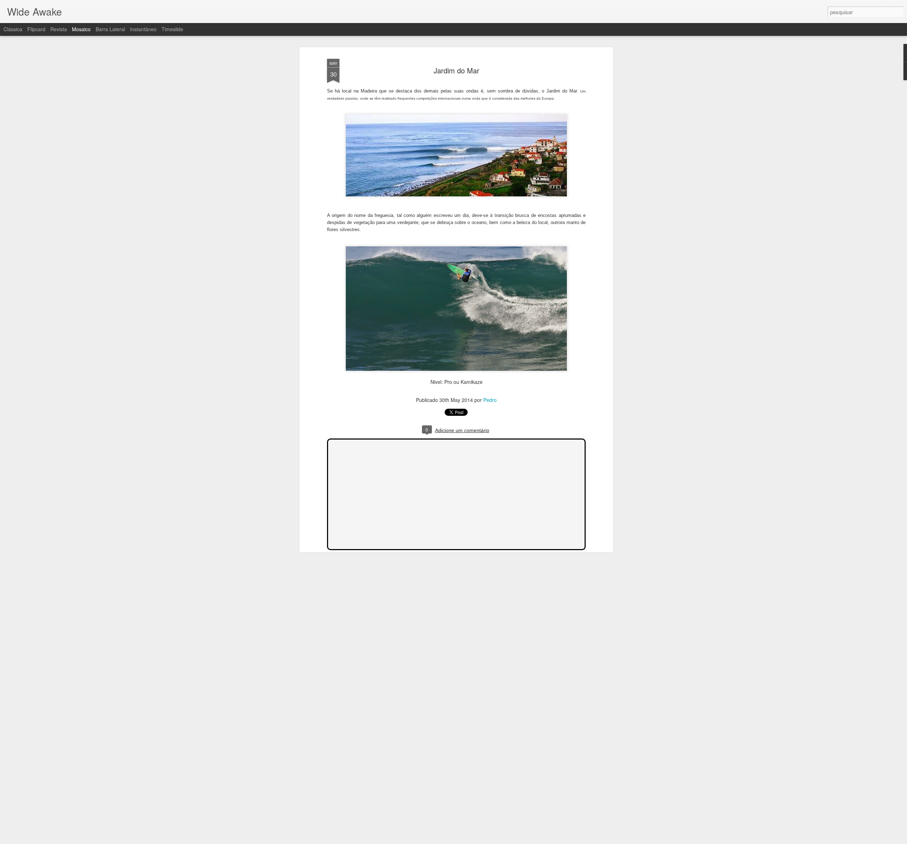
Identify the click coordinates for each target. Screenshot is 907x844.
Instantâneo (143, 29)
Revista (58, 29)
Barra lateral (110, 29)
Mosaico (81, 29)
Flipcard (36, 29)
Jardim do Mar (456, 70)
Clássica (13, 29)
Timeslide (172, 29)
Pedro (490, 399)
